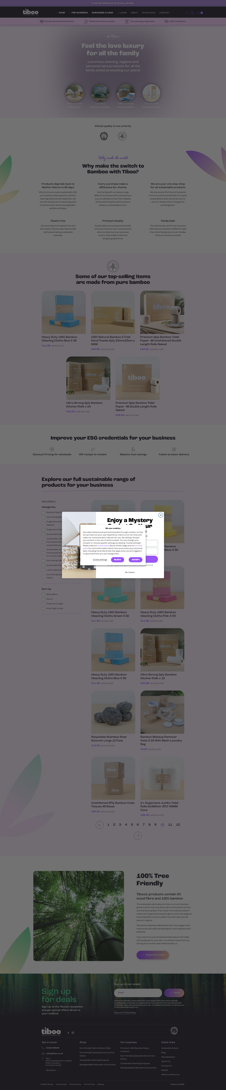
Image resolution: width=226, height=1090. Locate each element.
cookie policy (103, 546)
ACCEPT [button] (136, 560)
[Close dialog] (160, 515)
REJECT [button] (117, 560)
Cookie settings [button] (100, 560)
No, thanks (130, 572)
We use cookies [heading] (113, 528)
